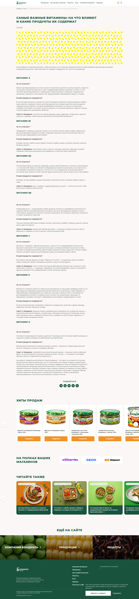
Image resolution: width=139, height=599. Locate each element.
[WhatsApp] (65, 385)
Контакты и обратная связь (82, 584)
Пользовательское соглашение (109, 566)
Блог (77, 3)
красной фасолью (52, 186)
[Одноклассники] (73, 385)
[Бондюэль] (22, 569)
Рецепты (70, 3)
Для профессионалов (58, 3)
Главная (19, 8)
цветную (39, 268)
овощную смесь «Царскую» (58, 114)
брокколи (48, 268)
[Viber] (77, 385)
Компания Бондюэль (87, 3)
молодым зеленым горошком (66, 149)
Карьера (99, 3)
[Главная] (21, 2)
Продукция (45, 3)
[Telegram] (61, 385)
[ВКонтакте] (69, 385)
